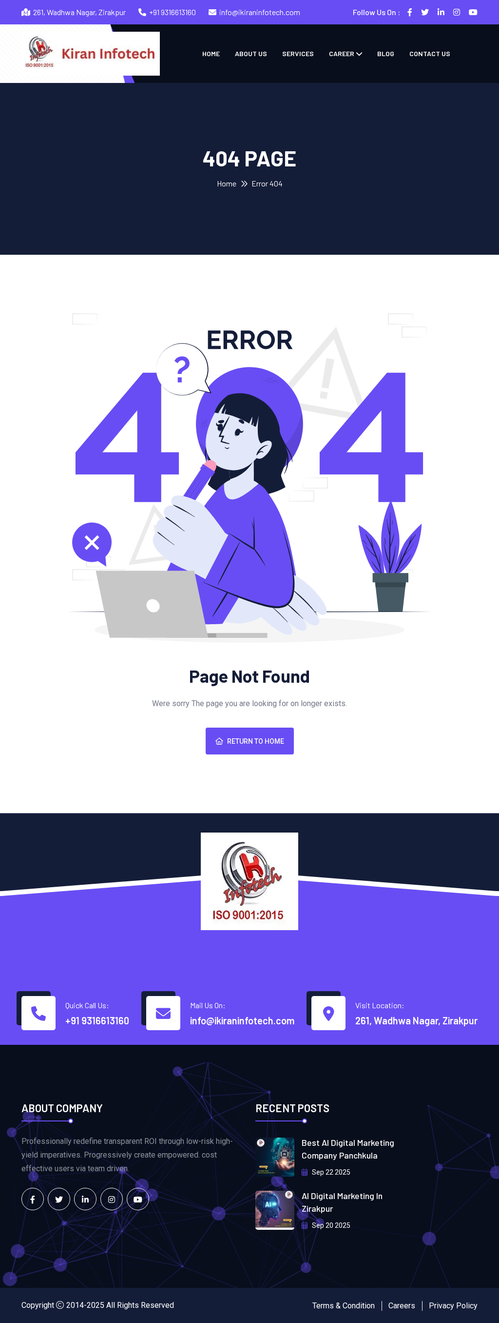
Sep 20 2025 (330, 1225)
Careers (401, 1305)
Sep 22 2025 (330, 1172)
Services (298, 53)
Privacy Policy (453, 1305)
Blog (385, 53)
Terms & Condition (343, 1305)
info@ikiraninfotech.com (259, 12)
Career (341, 53)
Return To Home (255, 741)
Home (211, 53)
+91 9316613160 (172, 12)
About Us (251, 53)
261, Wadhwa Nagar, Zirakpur (416, 1020)
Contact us (429, 53)
